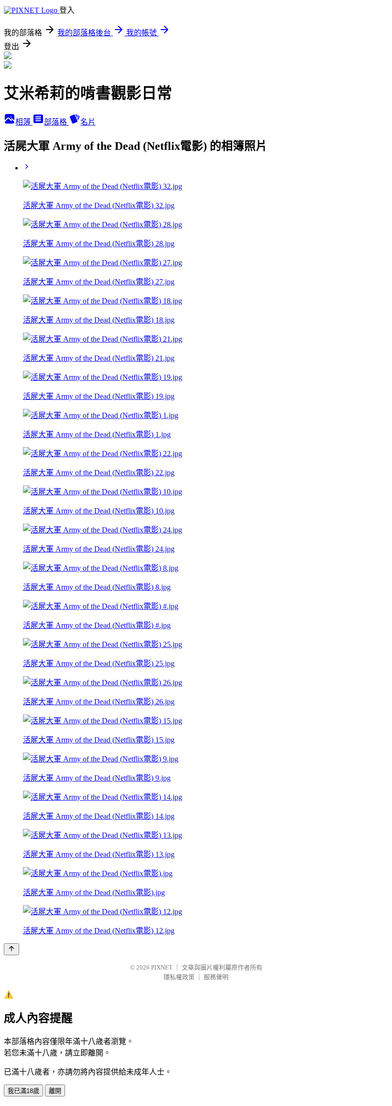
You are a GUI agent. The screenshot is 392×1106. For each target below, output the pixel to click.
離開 (55, 1091)
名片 (88, 122)
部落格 (56, 122)
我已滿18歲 (23, 1091)
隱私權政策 (179, 977)
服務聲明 (216, 977)
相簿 (24, 122)
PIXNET (162, 967)
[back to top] (11, 949)
